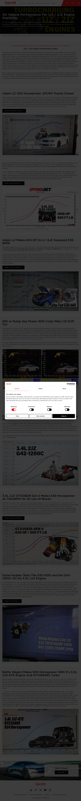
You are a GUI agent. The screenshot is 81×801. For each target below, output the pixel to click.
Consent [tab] (16, 388)
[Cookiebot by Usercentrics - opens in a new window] (68, 384)
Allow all (63, 416)
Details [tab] (40, 388)
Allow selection (40, 416)
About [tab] (64, 388)
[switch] (31, 409)
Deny (17, 416)
